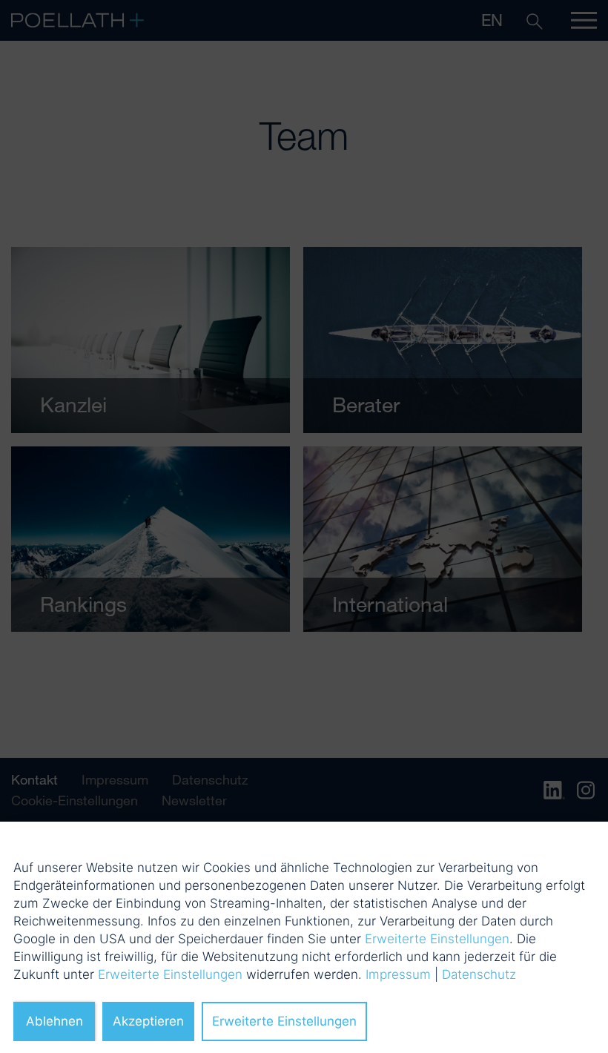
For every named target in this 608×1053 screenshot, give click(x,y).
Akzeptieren (148, 1021)
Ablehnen (54, 1021)
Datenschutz (479, 974)
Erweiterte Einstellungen (437, 938)
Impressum (398, 974)
